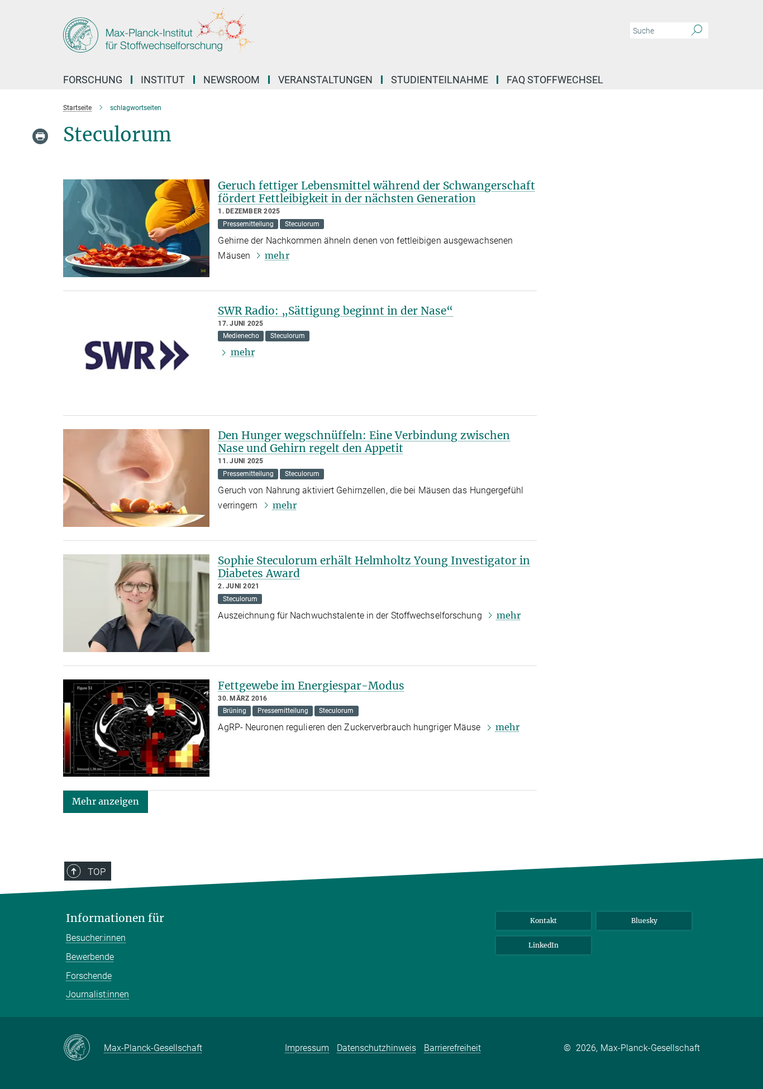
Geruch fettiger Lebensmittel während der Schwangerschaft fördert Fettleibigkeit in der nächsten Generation (376, 192)
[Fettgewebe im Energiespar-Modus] (136, 728)
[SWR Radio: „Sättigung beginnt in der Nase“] (136, 353)
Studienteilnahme (439, 79)
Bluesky (644, 920)
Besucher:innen (96, 938)
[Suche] (696, 31)
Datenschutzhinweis (376, 1048)
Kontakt (543, 920)
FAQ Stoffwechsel (555, 79)
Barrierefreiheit (452, 1048)
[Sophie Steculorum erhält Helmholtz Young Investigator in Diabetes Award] (136, 603)
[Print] (40, 136)
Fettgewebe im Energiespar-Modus (311, 685)
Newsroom (231, 79)
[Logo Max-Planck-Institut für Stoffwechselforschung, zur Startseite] (272, 33)
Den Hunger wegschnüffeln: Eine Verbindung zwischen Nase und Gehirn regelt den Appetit (364, 442)
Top (97, 871)
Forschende (89, 976)
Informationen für (115, 918)
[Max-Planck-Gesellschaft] (83, 1048)
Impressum (307, 1048)
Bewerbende (90, 957)
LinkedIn (543, 945)
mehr (277, 255)
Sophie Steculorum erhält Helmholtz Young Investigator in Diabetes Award (374, 567)
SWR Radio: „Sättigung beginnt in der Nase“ (335, 310)
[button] (105, 801)
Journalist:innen (97, 994)
